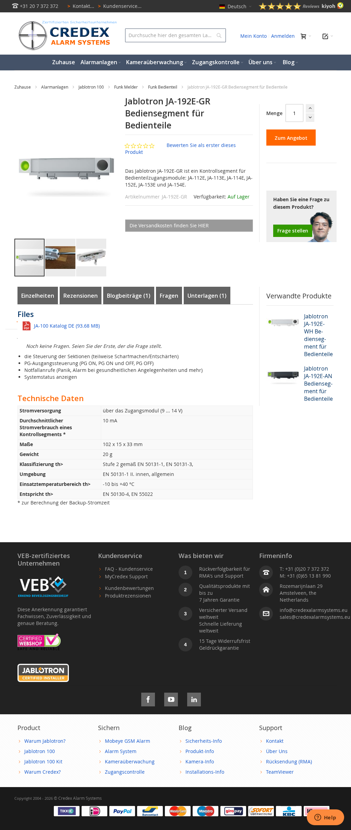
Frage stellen (292, 230)
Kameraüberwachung (130, 761)
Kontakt (274, 741)
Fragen (169, 295)
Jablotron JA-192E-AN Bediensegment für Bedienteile (318, 383)
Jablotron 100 (91, 87)
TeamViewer (280, 772)
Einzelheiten (37, 295)
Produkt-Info (199, 751)
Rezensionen (80, 295)
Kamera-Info (199, 761)
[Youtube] (171, 698)
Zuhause (23, 87)
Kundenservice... (120, 6)
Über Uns (277, 751)
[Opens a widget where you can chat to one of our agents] (325, 818)
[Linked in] (194, 698)
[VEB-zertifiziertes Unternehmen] (43, 576)
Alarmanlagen (55, 87)
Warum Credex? (42, 772)
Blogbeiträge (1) (128, 295)
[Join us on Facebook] (148, 698)
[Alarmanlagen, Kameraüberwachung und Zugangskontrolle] (65, 22)
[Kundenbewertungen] (301, 8)
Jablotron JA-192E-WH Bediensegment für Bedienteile (318, 335)
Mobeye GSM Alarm (127, 741)
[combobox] (175, 35)
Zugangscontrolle (125, 772)
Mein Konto (253, 36)
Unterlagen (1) (207, 295)
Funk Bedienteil (163, 87)
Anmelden (283, 36)
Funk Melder (126, 87)
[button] (60, 257)
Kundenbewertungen (129, 588)
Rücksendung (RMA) (289, 761)
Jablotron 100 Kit (43, 761)
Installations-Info (204, 772)
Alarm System (120, 751)
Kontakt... (81, 6)
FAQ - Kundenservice (129, 569)
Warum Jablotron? (44, 741)
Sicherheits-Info (203, 741)
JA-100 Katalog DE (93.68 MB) (67, 325)
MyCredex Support (126, 576)
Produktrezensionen (128, 595)
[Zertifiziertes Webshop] (39, 637)
